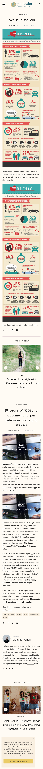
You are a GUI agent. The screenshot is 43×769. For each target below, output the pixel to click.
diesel (26, 614)
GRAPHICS (21, 14)
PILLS (27, 14)
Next (37, 368)
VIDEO (25, 405)
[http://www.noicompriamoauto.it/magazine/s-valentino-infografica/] (21, 253)
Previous (6, 368)
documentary (34, 614)
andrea (19, 614)
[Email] (17, 330)
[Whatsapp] (3, 330)
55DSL (15, 470)
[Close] (33, 739)
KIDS (24, 717)
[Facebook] (8, 330)
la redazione (13, 25)
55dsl (13, 614)
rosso (5, 617)
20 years (6, 614)
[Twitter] (12, 330)
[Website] (3, 668)
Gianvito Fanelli (14, 430)
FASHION (19, 405)
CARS (15, 14)
